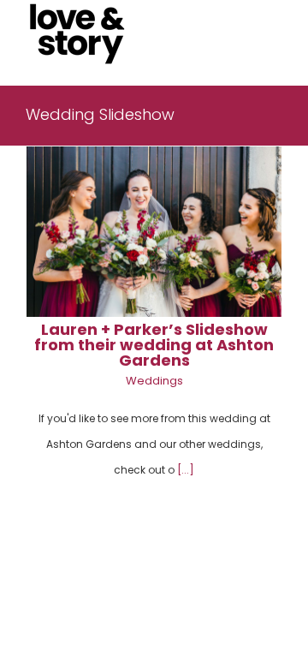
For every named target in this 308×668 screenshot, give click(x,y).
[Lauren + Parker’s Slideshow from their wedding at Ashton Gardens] (154, 231)
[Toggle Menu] (270, 34)
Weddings (154, 381)
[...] (185, 469)
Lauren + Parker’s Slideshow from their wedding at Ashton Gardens (154, 345)
